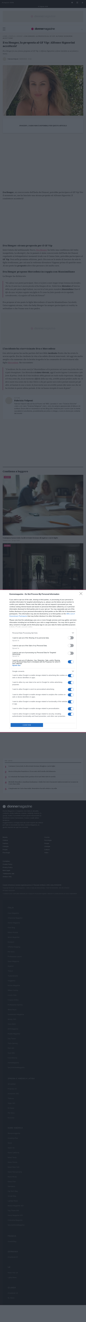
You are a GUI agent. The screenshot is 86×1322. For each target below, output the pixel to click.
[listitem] (43, 633)
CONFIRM (27, 725)
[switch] (71, 637)
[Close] (82, 594)
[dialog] (43, 661)
